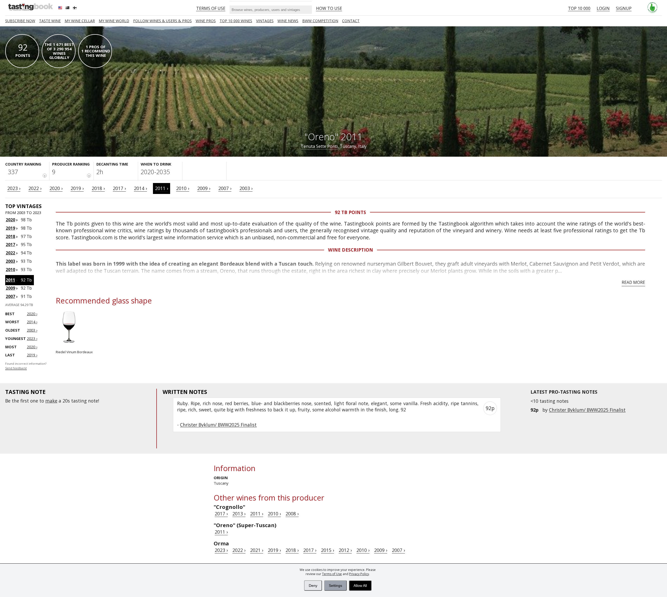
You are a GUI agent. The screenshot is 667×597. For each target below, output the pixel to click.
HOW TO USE (329, 8)
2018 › (98, 188)
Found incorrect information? (25, 366)
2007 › (224, 188)
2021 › (256, 550)
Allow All (360, 585)
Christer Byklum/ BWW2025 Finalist (587, 410)
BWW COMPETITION (320, 20)
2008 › (292, 513)
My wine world (114, 20)
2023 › (13, 188)
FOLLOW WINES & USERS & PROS (162, 20)
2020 (10, 220)
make (51, 401)
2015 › (327, 550)
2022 (10, 253)
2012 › (345, 550)
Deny (313, 585)
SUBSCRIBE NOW (20, 20)
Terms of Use (332, 574)
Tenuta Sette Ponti (319, 146)
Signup (624, 8)
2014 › (140, 188)
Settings (335, 585)
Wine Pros (206, 20)
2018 (10, 236)
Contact (351, 20)
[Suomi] (75, 8)
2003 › (245, 188)
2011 (10, 280)
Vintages (265, 20)
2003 (10, 261)
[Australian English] (68, 8)
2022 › (34, 188)
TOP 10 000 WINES (236, 20)
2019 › (77, 188)
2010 (10, 269)
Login (603, 8)
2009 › (203, 188)
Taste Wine (50, 20)
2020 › (56, 188)
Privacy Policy (359, 574)
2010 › (182, 188)
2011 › (161, 188)
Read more (633, 282)
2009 (10, 288)
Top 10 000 (579, 8)
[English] (60, 8)
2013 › (238, 513)
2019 (10, 228)
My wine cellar (80, 20)
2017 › (119, 188)
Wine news (287, 20)
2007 (10, 296)
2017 (10, 244)
